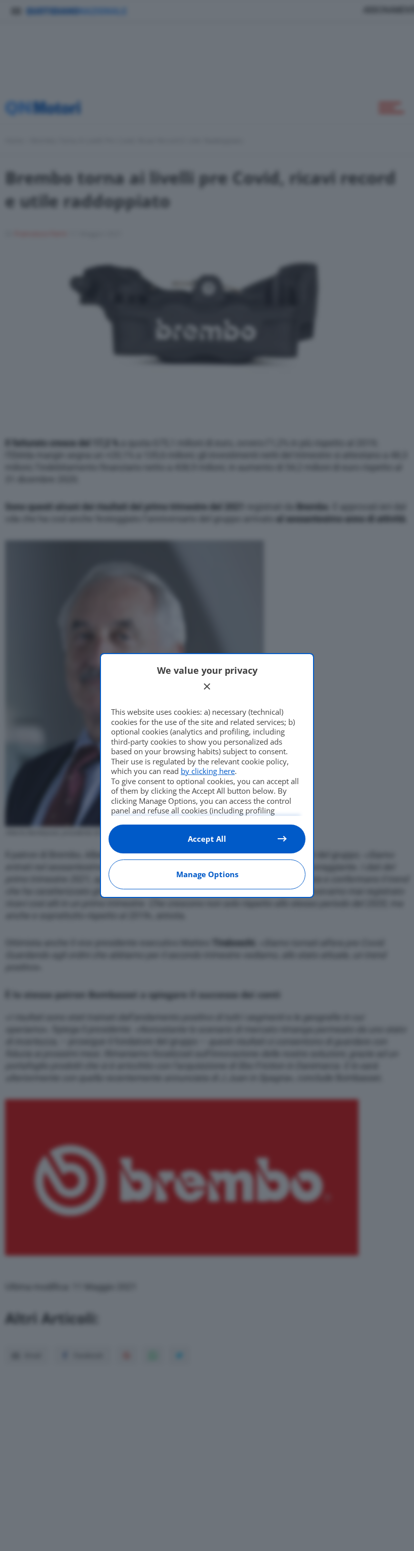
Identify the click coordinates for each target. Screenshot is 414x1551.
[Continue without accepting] (207, 686)
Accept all (207, 839)
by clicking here (208, 771)
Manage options (207, 874)
